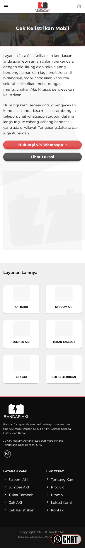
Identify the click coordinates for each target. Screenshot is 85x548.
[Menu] (5, 6)
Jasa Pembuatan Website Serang (42, 537)
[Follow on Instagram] (79, 7)
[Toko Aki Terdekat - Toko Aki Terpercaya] (42, 6)
